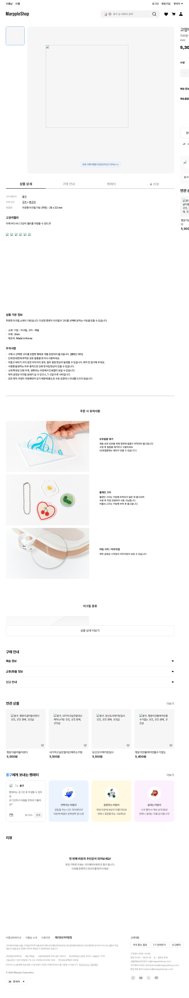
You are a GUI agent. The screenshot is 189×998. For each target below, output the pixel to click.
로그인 (155, 3)
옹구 (24, 196)
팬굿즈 (32, 202)
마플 (18, 3)
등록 (38, 815)
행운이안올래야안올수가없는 (150, 752)
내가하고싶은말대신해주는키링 (66, 752)
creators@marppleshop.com (158, 969)
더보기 (170, 703)
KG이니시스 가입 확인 (88, 964)
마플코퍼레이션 (13, 937)
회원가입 (165, 3)
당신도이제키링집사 (103, 752)
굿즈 (24, 202)
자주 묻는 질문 (140, 944)
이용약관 (45, 937)
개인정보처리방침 (63, 937)
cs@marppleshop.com (159, 961)
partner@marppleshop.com (164, 965)
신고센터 (176, 944)
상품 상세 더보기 (90, 630)
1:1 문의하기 (159, 944)
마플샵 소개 (31, 937)
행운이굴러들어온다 (17, 752)
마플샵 (9, 3)
